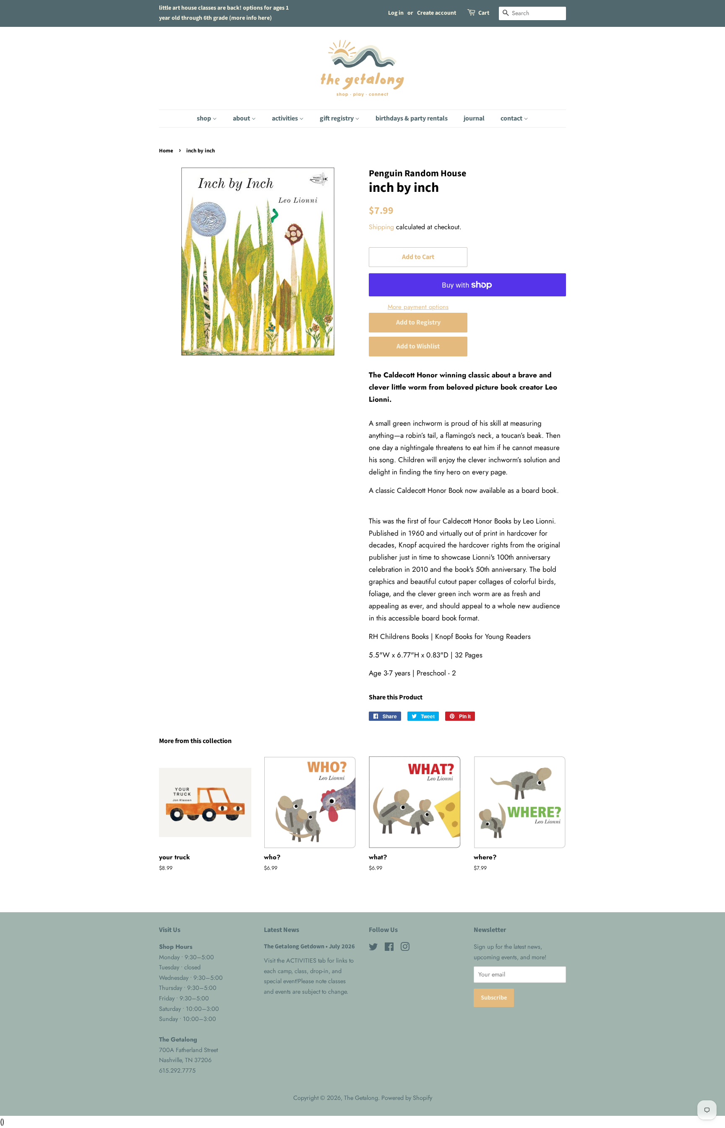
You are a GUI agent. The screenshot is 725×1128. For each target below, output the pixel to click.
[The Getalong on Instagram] (404, 948)
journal (474, 118)
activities (285, 118)
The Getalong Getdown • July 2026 (309, 946)
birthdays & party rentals (412, 118)
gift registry (337, 118)
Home (166, 150)
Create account (436, 13)
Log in (396, 13)
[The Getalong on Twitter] (373, 948)
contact (512, 118)
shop (204, 118)
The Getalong (361, 1098)
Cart (483, 13)
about (242, 118)
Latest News (281, 929)
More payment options (418, 306)
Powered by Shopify (406, 1098)
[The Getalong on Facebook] (389, 948)
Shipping (381, 227)
